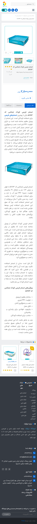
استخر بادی (26, 78)
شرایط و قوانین (33, 401)
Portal (23, 521)
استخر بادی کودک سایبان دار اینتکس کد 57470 (28, 366)
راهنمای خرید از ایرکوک (33, 408)
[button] (16, 10)
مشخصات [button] (19, 105)
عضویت (6, 514)
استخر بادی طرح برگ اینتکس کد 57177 (11, 366)
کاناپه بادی (23, 412)
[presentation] (33, 61)
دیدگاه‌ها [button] (9, 105)
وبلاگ (34, 390)
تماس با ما (33, 397)
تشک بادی (23, 400)
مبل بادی (23, 415)
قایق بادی (23, 403)
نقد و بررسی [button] (30, 105)
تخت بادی (23, 396)
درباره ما (33, 394)
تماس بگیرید (25, 98)
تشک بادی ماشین (23, 407)
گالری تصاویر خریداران (33, 416)
